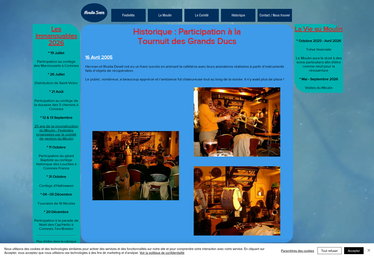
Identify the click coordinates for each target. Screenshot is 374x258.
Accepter (354, 250)
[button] (165, 15)
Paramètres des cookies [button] (297, 250)
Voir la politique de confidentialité (162, 252)
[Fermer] (368, 251)
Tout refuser (329, 250)
